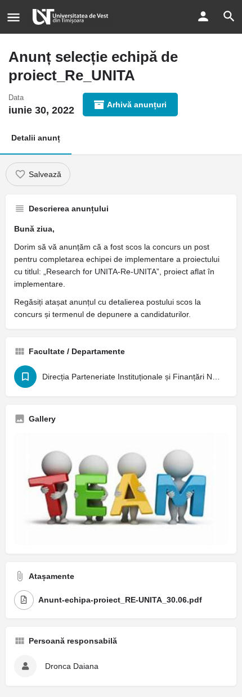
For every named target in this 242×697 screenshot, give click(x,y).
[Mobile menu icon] (13, 17)
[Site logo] (71, 17)
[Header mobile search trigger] (229, 16)
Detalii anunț (35, 137)
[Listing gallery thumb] (121, 489)
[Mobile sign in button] (203, 16)
